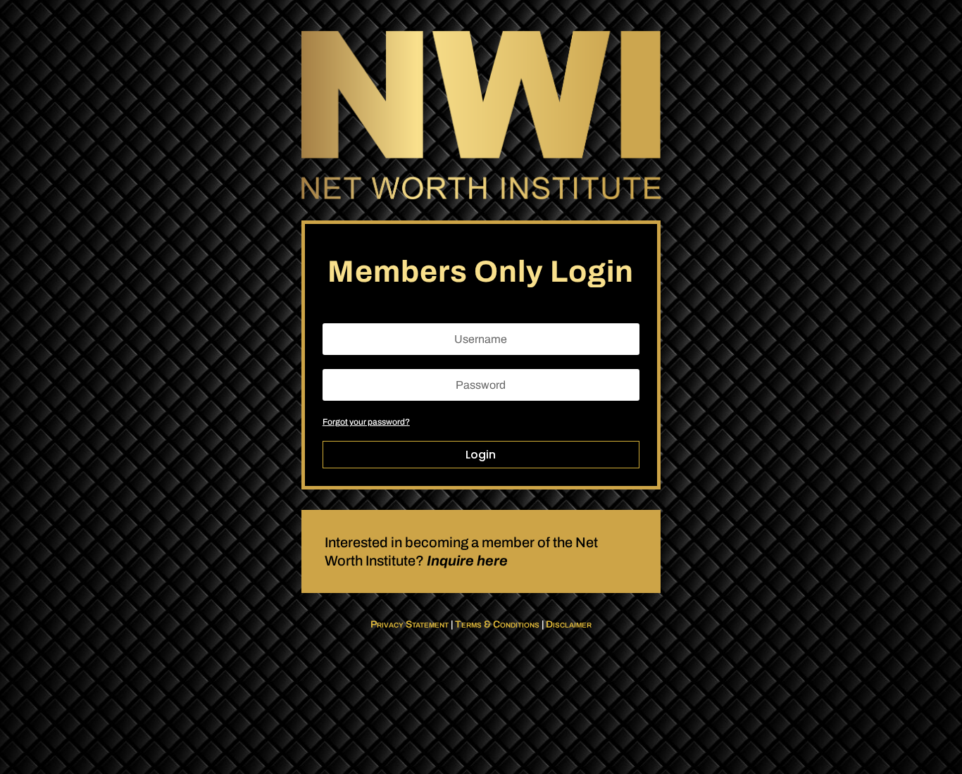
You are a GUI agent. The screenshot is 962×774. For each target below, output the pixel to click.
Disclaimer (569, 624)
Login (481, 455)
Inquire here (467, 560)
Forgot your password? (366, 422)
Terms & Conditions (497, 624)
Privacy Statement (409, 624)
